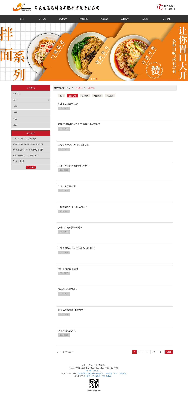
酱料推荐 (125, 19)
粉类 (15, 119)
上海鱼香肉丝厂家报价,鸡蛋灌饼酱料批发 (28, 144)
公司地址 (166, 19)
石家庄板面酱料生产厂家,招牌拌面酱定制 (28, 150)
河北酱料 (87, 376)
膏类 (15, 106)
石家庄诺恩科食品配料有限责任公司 (90, 373)
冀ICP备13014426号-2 (93, 371)
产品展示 (63, 19)
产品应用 (104, 19)
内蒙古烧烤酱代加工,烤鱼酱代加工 (25, 156)
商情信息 (91, 88)
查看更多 (31, 167)
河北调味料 (96, 376)
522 (153, 352)
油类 (15, 113)
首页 (22, 19)
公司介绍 (42, 19)
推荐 (15, 125)
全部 (61, 95)
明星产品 (16, 94)
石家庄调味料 (107, 376)
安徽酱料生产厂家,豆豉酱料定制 (24, 139)
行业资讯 (84, 19)
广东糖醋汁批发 (18, 161)
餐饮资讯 (97, 95)
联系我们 (145, 19)
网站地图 (109, 373)
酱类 (15, 100)
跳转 (169, 351)
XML (116, 373)
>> (148, 352)
